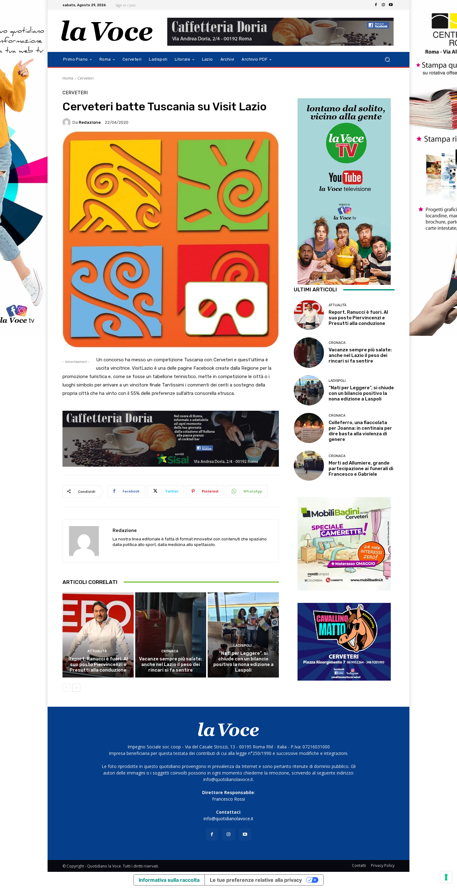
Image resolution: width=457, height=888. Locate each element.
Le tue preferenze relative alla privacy (256, 880)
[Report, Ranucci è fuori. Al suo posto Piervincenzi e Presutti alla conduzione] (98, 635)
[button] (387, 59)
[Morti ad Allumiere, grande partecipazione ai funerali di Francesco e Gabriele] (309, 466)
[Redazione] (67, 122)
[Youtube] (391, 5)
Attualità (97, 651)
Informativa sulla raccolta (169, 880)
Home (67, 78)
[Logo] (107, 31)
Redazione (90, 122)
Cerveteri (85, 78)
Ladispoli (242, 645)
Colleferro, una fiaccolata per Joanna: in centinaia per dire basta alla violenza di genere (360, 431)
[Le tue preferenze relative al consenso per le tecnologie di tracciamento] (446, 877)
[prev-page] (66, 688)
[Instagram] (383, 5)
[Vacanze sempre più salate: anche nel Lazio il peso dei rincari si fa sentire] (170, 635)
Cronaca (169, 651)
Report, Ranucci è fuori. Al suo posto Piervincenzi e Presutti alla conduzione (98, 664)
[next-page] (76, 688)
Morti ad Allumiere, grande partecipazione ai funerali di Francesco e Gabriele (361, 468)
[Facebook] (376, 5)
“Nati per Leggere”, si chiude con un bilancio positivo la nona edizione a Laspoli (243, 661)
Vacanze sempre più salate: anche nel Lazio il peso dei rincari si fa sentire (170, 664)
